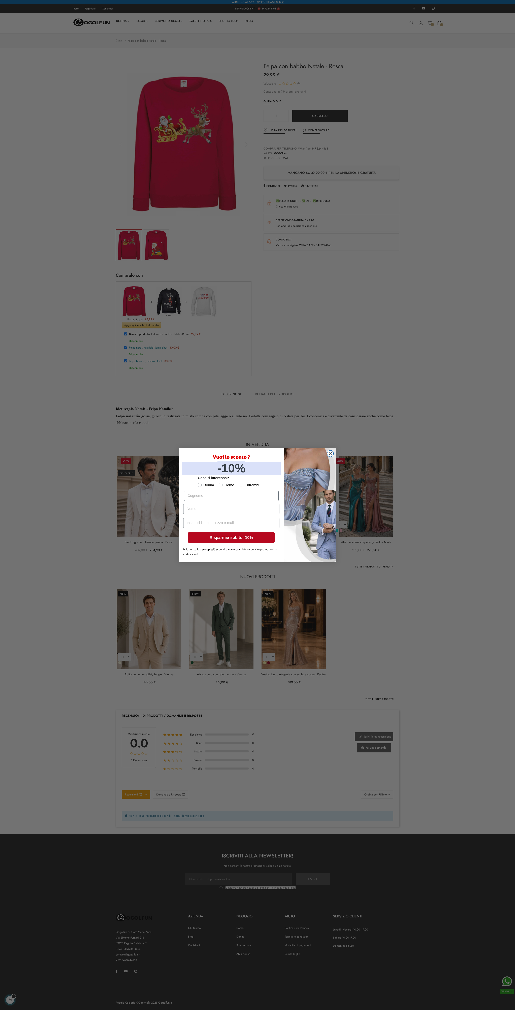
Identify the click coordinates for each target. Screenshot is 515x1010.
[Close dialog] (330, 453)
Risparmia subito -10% (231, 537)
